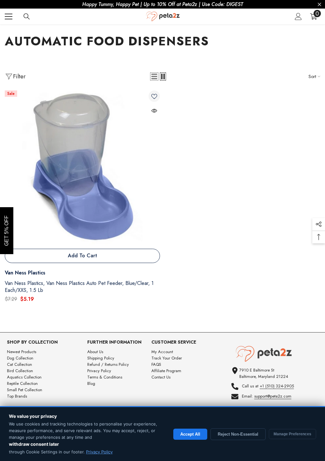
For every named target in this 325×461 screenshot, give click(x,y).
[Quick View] (154, 110)
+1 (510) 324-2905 (277, 386)
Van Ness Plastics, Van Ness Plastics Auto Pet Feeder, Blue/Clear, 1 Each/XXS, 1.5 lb (79, 287)
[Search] (26, 16)
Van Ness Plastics (25, 272)
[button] (154, 76)
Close (319, 4)
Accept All (190, 434)
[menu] (8, 16)
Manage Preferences (292, 434)
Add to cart (82, 255)
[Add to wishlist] (154, 96)
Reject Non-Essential (238, 434)
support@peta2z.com (272, 396)
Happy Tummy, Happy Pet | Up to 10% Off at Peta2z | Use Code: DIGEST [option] (162, 4)
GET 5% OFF (6, 230)
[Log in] (298, 16)
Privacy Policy (99, 451)
